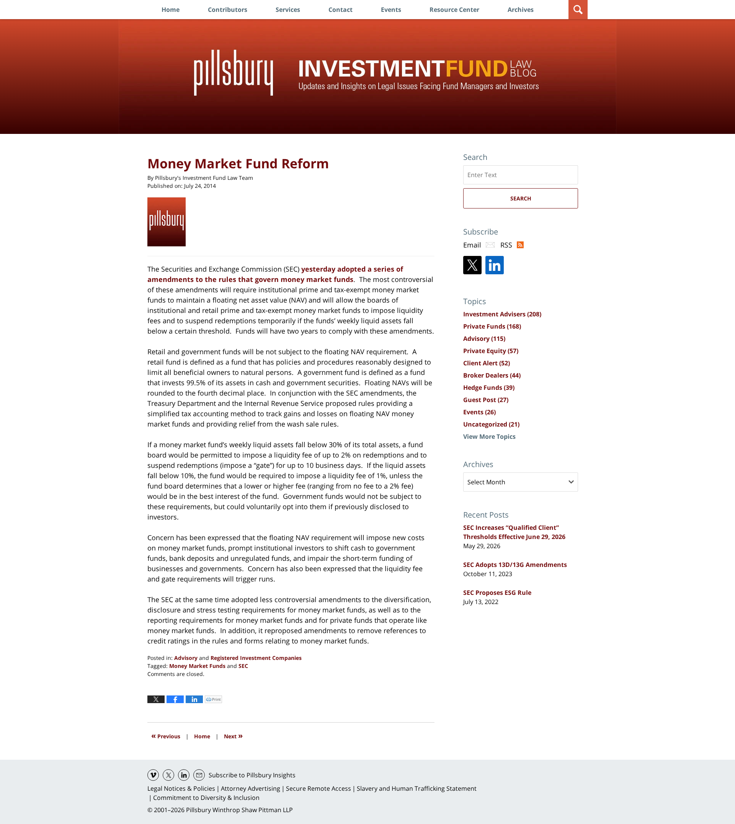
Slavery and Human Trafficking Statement (417, 788)
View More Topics (489, 436)
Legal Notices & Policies (181, 788)
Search (520, 198)
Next (233, 735)
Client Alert (486, 363)
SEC (243, 665)
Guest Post (485, 400)
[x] (168, 775)
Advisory (186, 657)
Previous (165, 735)
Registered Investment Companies (256, 657)
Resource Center (454, 9)
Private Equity (490, 351)
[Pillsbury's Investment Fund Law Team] (169, 221)
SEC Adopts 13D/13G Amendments (515, 564)
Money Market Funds (197, 665)
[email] (199, 775)
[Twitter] (472, 265)
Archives (521, 9)
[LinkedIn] (494, 265)
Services (288, 9)
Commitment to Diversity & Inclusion (206, 797)
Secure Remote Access (318, 788)
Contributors (227, 9)
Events (391, 9)
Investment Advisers (502, 314)
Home (171, 9)
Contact (340, 9)
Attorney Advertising (250, 788)
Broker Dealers (492, 375)
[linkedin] (183, 775)
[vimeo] (153, 775)
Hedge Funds (488, 387)
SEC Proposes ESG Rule (497, 592)
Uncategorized (491, 424)
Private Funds (492, 326)
